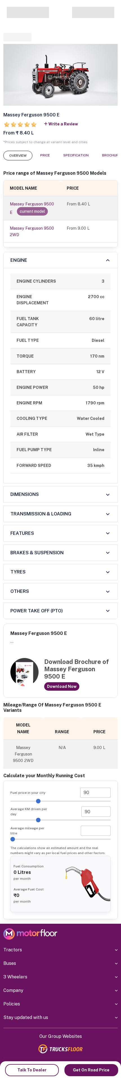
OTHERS (19, 591)
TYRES (18, 572)
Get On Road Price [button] (91, 1070)
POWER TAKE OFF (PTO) (36, 610)
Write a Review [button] (63, 124)
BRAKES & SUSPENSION (37, 552)
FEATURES (22, 533)
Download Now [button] (62, 686)
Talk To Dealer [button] (31, 1070)
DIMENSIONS (24, 494)
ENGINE (18, 260)
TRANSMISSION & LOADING (40, 514)
